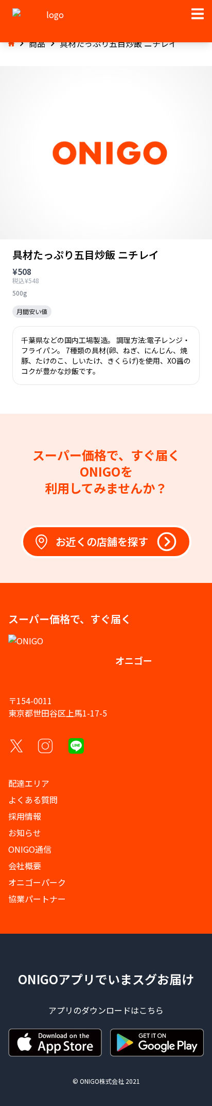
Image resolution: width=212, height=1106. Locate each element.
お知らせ (24, 832)
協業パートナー (37, 898)
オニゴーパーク (37, 882)
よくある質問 (33, 799)
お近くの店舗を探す (102, 541)
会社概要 (24, 865)
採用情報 (24, 816)
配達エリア (28, 783)
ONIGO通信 (29, 849)
